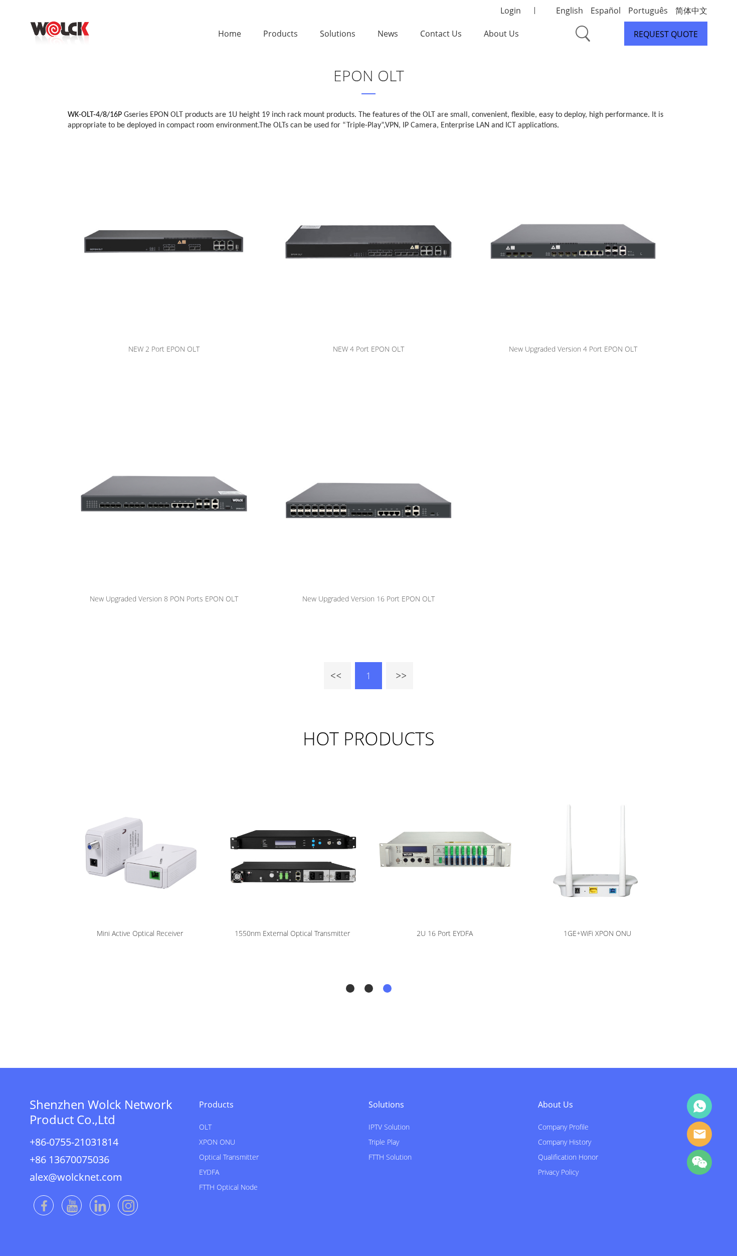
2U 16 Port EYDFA (445, 933)
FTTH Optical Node (228, 1187)
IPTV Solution (389, 1127)
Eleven (699, 1106)
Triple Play (383, 1142)
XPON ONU (217, 1142)
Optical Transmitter (229, 1157)
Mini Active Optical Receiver (140, 933)
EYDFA (209, 1172)
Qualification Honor (568, 1157)
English (569, 10)
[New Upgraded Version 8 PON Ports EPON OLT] (164, 491)
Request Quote (666, 34)
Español (606, 10)
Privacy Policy (558, 1172)
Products (280, 33)
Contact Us (441, 33)
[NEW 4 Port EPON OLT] (368, 241)
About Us (501, 33)
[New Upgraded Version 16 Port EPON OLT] (368, 491)
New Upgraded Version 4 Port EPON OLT (573, 349)
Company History (564, 1142)
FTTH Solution (390, 1157)
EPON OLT (368, 75)
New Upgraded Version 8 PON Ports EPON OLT (164, 598)
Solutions (337, 33)
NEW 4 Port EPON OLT (368, 349)
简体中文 (691, 10)
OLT (205, 1127)
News (388, 33)
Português (648, 10)
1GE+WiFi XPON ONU (597, 933)
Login (510, 10)
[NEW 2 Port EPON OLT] (164, 241)
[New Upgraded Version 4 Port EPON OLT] (573, 241)
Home (229, 33)
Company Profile (563, 1127)
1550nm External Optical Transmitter (292, 933)
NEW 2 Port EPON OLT (164, 349)
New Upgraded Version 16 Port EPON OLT (368, 598)
